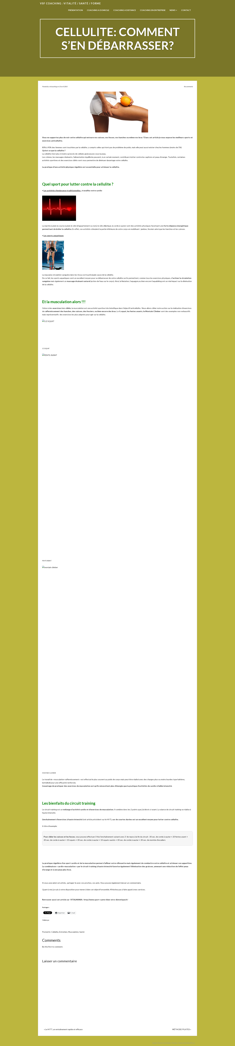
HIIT (109, 819)
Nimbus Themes (171, 1043)
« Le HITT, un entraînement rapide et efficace (63, 1029)
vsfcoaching (53, 86)
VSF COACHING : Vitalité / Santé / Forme (70, 3)
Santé (81, 932)
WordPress (191, 1043)
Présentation (75, 10)
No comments (188, 86)
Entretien (63, 932)
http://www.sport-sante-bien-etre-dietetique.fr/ (106, 899)
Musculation (73, 932)
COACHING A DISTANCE (124, 10)
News (173, 10)
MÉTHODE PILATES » (181, 1029)
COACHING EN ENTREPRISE (153, 10)
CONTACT (186, 10)
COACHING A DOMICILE (98, 10)
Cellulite (54, 932)
